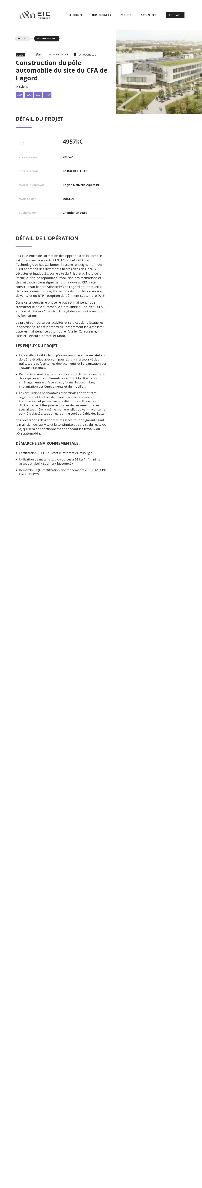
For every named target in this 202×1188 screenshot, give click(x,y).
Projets (125, 14)
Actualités (148, 14)
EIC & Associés (99, 23)
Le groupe (76, 14)
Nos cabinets (101, 14)
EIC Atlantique (99, 33)
